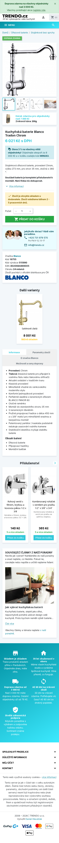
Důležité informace (14, 757)
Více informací (16, 186)
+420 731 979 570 (38, 237)
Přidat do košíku (29, 219)
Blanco (17, 256)
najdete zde (39, 10)
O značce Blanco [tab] (29, 358)
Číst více (9, 623)
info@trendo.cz (36, 245)
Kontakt (7, 768)
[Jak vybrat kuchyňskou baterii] (29, 585)
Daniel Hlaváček (33, 819)
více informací (49, 777)
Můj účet (8, 762)
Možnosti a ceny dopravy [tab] (29, 363)
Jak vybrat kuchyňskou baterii (24, 607)
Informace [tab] (14, 352)
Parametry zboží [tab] (41, 352)
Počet (8, 211)
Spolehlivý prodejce (15, 751)
